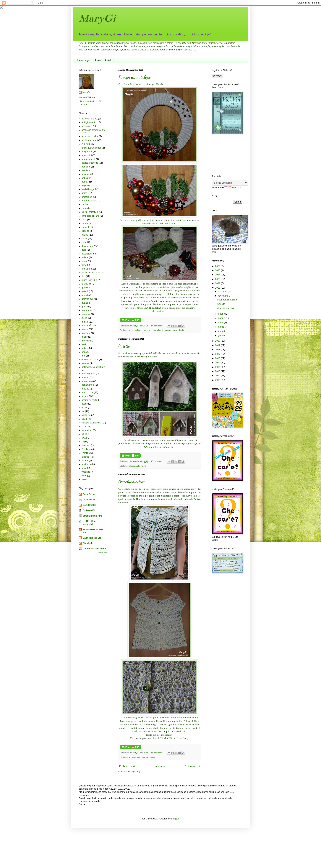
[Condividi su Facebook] (179, 326)
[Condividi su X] (176, 326)
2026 (218, 266)
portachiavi (87, 381)
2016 (218, 358)
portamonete (88, 385)
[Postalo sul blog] (172, 326)
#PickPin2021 (144, 307)
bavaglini (86, 174)
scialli (84, 419)
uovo (84, 468)
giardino (86, 287)
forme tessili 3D (89, 280)
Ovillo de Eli (89, 510)
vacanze (86, 472)
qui (184, 220)
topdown (86, 445)
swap (84, 438)
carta (84, 219)
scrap (84, 426)
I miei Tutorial (103, 60)
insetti (84, 318)
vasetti (85, 479)
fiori (83, 276)
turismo (85, 457)
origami (85, 352)
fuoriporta (166, 330)
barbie (85, 170)
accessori (86, 126)
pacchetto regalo (90, 359)
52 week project (90, 118)
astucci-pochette (90, 163)
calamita (86, 208)
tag (83, 441)
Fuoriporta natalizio (134, 77)
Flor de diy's (89, 543)
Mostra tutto (102, 553)
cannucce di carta (90, 216)
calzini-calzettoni (90, 212)
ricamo (85, 396)
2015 (218, 362)
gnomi (85, 295)
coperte (85, 231)
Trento (85, 453)
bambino (86, 166)
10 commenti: (157, 461)
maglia (145, 757)
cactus (85, 204)
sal (83, 411)
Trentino (86, 449)
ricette (85, 403)
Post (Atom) (134, 771)
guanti (85, 303)
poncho (85, 377)
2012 (218, 375)
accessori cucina (90, 136)
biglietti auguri (89, 189)
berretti (85, 181)
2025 (218, 270)
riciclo (181, 330)
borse (84, 193)
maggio (222, 318)
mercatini (86, 340)
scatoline (86, 415)
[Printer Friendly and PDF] (130, 321)
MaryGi (97, 18)
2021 (218, 288)
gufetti (85, 306)
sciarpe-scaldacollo (91, 422)
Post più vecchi (192, 766)
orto (83, 355)
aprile (221, 322)
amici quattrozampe (91, 148)
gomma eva (87, 299)
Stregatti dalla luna (92, 516)
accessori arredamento (139, 330)
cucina (85, 235)
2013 (218, 371)
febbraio (222, 331)
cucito (84, 238)
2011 (218, 380)
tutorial (85, 460)
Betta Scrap (160, 307)
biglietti (85, 185)
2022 (218, 283)
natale (174, 330)
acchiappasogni (90, 140)
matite (85, 337)
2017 (218, 354)
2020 (218, 341)
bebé (84, 178)
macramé (86, 325)
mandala (86, 333)
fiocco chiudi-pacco (91, 272)
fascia (84, 261)
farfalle (85, 257)
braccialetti (87, 197)
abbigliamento (135, 757)
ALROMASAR (90, 499)
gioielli (85, 291)
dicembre (223, 291)
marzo (221, 327)
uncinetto (153, 757)
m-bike (85, 322)
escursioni (87, 253)
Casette (124, 346)
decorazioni (156, 330)
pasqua (85, 363)
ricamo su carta (89, 400)
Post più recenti (127, 766)
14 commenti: (157, 326)
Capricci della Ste (92, 538)
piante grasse (88, 373)
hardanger (87, 310)
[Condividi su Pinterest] (183, 326)
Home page (83, 60)
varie (84, 475)
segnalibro (87, 430)
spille (84, 434)
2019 (218, 345)
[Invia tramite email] (169, 326)
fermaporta (87, 268)
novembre (223, 296)
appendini (87, 155)
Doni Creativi (89, 505)
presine (85, 388)
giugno (221, 314)
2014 (218, 367)
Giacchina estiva (131, 481)
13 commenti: (157, 753)
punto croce (87, 392)
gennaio (222, 335)
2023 (218, 279)
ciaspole (86, 227)
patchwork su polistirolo (93, 367)
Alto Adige (87, 144)
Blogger (175, 818)
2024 (218, 274)
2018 (218, 349)
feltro (131, 466)
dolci (84, 250)
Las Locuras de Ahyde (94, 548)
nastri (84, 344)
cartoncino (87, 223)
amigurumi (87, 151)
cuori (84, 242)
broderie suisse (89, 200)
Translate (236, 187)
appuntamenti (88, 159)
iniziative (86, 314)
